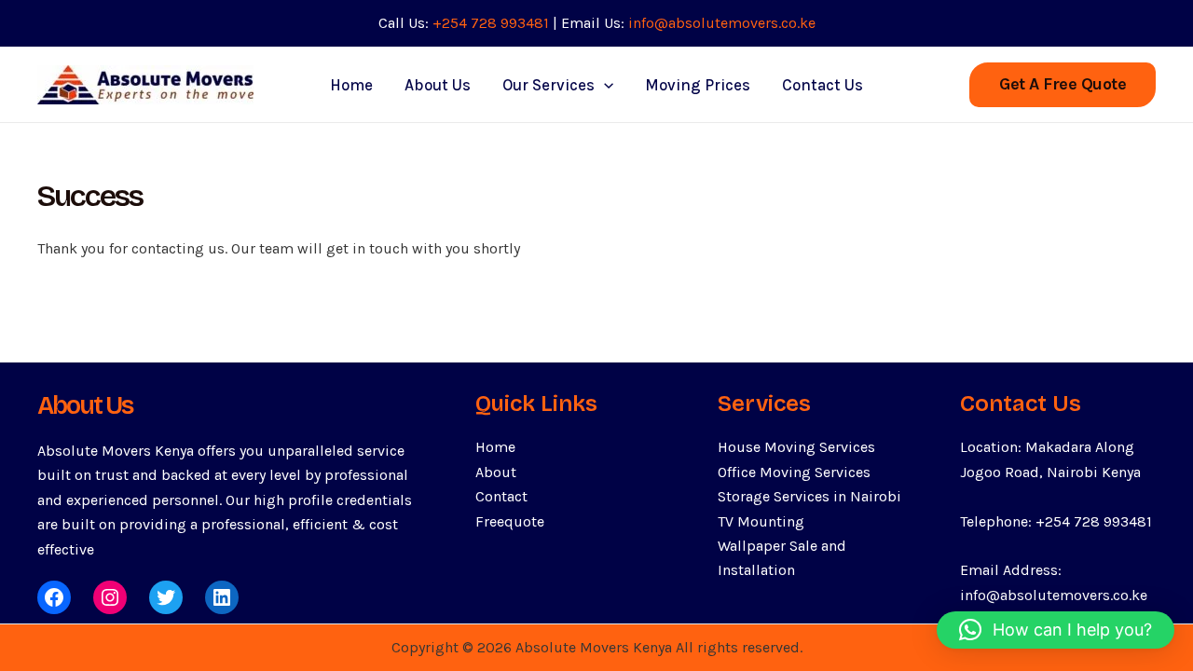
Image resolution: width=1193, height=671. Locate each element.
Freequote (509, 521)
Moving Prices (697, 84)
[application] (604, 85)
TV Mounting (761, 521)
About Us (438, 84)
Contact (501, 496)
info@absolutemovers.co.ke (722, 23)
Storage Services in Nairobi (809, 496)
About (495, 472)
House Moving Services (796, 447)
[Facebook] (54, 597)
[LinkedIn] (222, 597)
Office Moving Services (794, 472)
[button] (1062, 84)
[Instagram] (110, 597)
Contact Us (822, 84)
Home (351, 84)
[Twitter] (166, 597)
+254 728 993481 (490, 23)
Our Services (548, 84)
